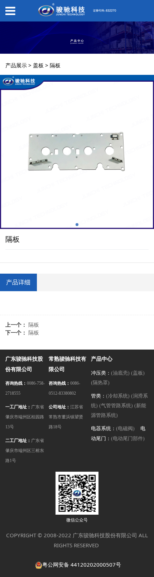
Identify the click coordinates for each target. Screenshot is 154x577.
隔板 (33, 324)
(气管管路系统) (116, 405)
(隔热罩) (100, 382)
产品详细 (18, 282)
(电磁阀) (125, 428)
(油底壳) (120, 373)
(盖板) (138, 373)
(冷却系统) (118, 396)
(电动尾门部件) (128, 438)
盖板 (38, 65)
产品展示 (16, 65)
